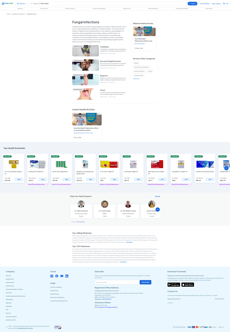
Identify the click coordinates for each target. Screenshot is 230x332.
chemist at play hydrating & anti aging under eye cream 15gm (93, 251)
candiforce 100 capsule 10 (124, 240)
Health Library (10, 286)
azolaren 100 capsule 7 (115, 238)
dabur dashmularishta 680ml (120, 251)
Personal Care (44, 8)
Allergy (136, 63)
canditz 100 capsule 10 (118, 242)
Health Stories (10, 282)
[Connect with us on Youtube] (61, 276)
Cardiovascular (138, 75)
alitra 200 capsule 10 (86, 238)
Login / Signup (216, 3)
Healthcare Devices (153, 8)
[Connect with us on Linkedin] (66, 276)
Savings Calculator (11, 316)
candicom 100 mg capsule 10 (87, 240)
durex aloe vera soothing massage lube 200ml (136, 257)
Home (8, 14)
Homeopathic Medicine (182, 8)
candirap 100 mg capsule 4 (140, 240)
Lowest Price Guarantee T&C (58, 301)
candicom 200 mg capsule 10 (106, 240)
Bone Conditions (139, 71)
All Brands (9, 303)
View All (157, 196)
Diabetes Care (127, 8)
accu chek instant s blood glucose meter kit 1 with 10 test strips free (92, 249)
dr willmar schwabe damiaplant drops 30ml (115, 255)
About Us (8, 275)
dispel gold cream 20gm (116, 253)
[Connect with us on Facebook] (56, 276)
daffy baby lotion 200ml (100, 253)
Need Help (9, 306)
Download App (204, 3)
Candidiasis (104, 47)
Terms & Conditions (56, 287)
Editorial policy (81, 222)
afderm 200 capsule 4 (114, 236)
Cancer (150, 71)
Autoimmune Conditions (141, 67)
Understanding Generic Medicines (15, 296)
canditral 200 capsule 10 (102, 242)
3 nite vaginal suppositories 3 (81, 236)
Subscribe (145, 282)
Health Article (10, 279)
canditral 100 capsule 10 (87, 242)
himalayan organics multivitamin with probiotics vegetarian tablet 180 (98, 262)
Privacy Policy (54, 290)
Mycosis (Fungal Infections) (110, 61)
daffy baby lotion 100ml (85, 253)
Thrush (102, 90)
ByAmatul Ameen (140, 43)
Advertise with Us (11, 320)
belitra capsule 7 (141, 238)
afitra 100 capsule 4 (128, 236)
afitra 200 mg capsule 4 (141, 236)
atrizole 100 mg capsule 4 (100, 238)
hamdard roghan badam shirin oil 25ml (127, 260)
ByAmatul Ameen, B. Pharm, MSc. (83, 133)
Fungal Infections (78, 46)
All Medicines (9, 299)
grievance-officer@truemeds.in (108, 307)
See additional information (25, 328)
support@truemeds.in (174, 299)
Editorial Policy (54, 294)
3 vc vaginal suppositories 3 (98, 236)
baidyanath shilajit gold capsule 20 (124, 249)
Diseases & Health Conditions (14, 289)
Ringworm (104, 76)
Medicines (20, 8)
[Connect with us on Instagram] (51, 276)
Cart (227, 3)
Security (8, 313)
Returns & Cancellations (57, 297)
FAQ (7, 309)
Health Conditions (70, 8)
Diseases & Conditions (18, 14)
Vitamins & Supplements (99, 8)
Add (18, 179)
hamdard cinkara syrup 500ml (106, 260)
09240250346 (106, 299)
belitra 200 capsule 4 (129, 238)
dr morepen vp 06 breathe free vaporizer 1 (137, 253)
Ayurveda (8, 292)
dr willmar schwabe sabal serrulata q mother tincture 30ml (103, 257)
